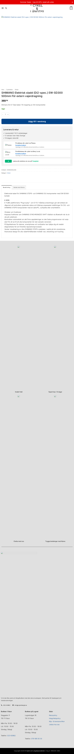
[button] (2, 8)
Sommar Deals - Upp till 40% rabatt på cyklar (37, 2)
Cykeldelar (9, 89)
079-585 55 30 (36, 739)
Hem (2, 89)
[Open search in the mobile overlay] (6, 8)
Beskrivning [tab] (6, 187)
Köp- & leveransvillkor (57, 721)
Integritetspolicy (55, 718)
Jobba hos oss (54, 724)
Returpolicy (53, 715)
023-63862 (11, 736)
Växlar (16, 89)
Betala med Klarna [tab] (19, 187)
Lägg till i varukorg (37, 121)
